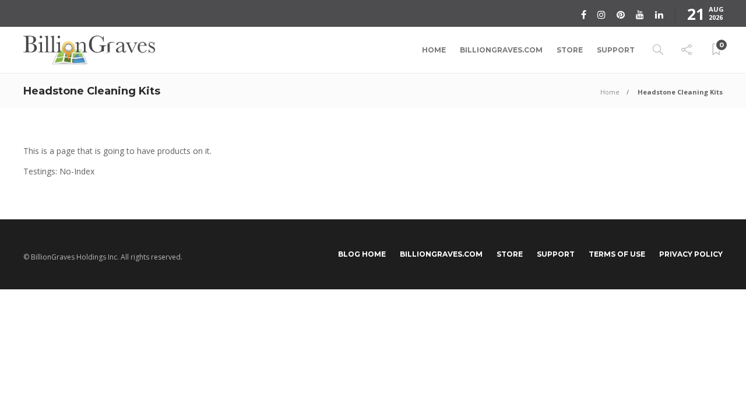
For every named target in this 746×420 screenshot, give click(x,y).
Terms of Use (617, 254)
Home (434, 50)
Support (616, 50)
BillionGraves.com (501, 50)
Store (570, 50)
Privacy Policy (691, 254)
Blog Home (362, 254)
